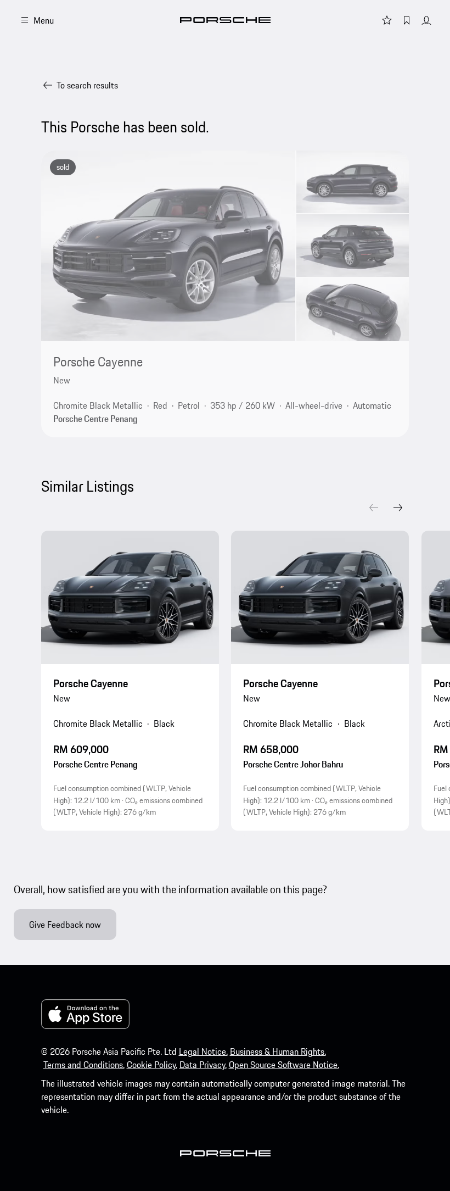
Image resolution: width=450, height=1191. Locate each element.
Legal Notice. (203, 1051)
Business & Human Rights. (278, 1051)
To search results (87, 85)
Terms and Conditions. (84, 1064)
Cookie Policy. (152, 1064)
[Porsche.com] (225, 20)
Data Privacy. (203, 1064)
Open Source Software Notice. (284, 1064)
